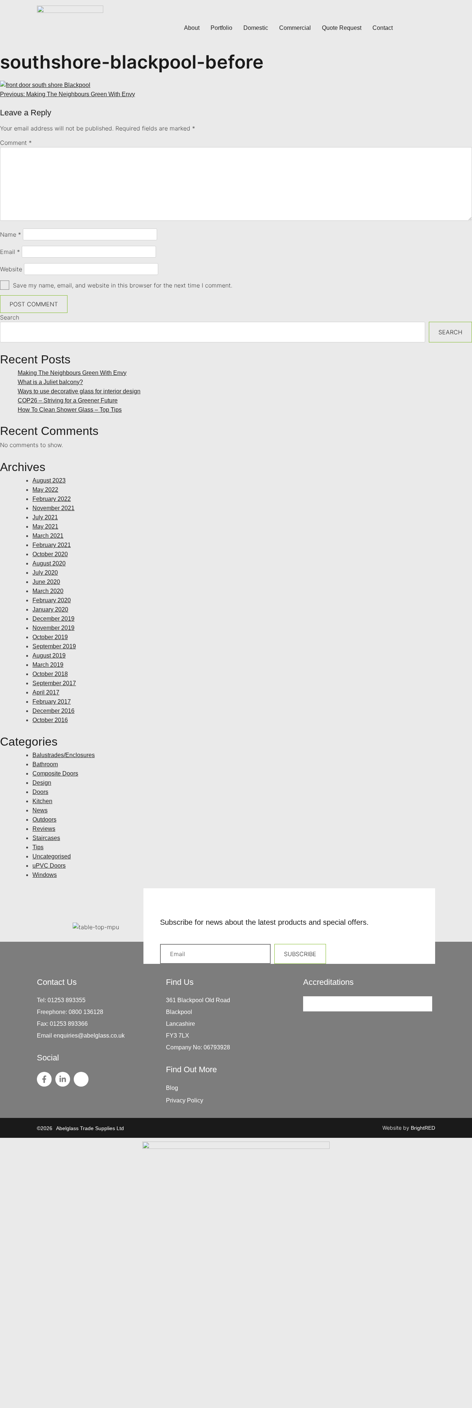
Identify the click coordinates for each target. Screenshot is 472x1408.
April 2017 (45, 692)
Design (41, 783)
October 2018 (50, 674)
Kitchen (42, 801)
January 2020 (50, 609)
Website (11, 269)
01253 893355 (67, 1000)
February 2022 (51, 499)
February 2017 (51, 701)
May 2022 (45, 490)
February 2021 (51, 545)
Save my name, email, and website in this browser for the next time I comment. (122, 285)
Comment (16, 142)
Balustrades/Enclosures (63, 755)
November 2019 (53, 628)
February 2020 (51, 600)
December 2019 (53, 619)
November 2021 (53, 508)
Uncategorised (51, 856)
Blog (172, 1088)
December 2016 (53, 711)
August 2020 (49, 563)
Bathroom (45, 764)
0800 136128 (86, 1012)
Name (10, 234)
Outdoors (44, 819)
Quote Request (341, 28)
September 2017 (54, 683)
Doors (40, 792)
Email (10, 251)
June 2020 (46, 582)
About (191, 28)
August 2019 (49, 655)
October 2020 (50, 554)
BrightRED (423, 1128)
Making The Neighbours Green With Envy (72, 373)
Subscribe (300, 954)
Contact (382, 28)
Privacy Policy (184, 1100)
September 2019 (54, 646)
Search (9, 317)
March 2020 (47, 591)
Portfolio (221, 28)
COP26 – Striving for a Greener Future (68, 400)
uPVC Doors (49, 865)
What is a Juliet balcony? (50, 382)
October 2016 (50, 720)
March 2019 (47, 665)
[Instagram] (81, 1079)
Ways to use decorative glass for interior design (79, 391)
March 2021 (47, 536)
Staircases (46, 838)
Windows (44, 875)
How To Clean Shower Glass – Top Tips (70, 410)
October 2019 (50, 637)
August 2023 (49, 480)
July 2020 (45, 572)
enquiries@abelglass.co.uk (89, 1035)
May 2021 (45, 526)
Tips (38, 847)
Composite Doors (55, 773)
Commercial (295, 28)
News (40, 810)
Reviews (43, 829)
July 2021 (45, 517)
